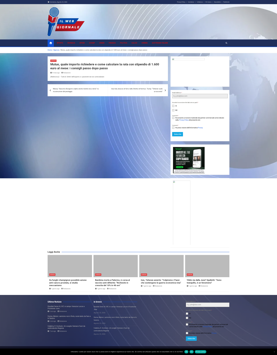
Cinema (145, 43)
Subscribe (177, 134)
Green (101, 43)
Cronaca (71, 43)
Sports (60, 43)
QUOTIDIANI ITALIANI (160, 43)
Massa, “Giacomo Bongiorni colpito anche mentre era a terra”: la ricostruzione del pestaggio (76, 90)
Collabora (200, 2)
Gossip (92, 43)
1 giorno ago (55, 289)
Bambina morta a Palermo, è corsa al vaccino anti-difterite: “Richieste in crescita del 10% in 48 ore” (112, 283)
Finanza (112, 43)
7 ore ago (53, 331)
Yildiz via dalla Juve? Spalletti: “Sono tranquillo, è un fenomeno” (204, 281)
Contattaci (191, 2)
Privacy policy (200, 352)
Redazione (67, 73)
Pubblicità (226, 2)
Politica (123, 43)
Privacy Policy (181, 2)
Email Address (177, 92)
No (192, 352)
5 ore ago (53, 311)
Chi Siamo (208, 2)
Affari (82, 43)
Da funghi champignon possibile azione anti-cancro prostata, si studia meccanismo (68, 283)
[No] (274, 352)
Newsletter (217, 2)
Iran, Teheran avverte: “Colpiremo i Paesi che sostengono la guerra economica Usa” (161, 281)
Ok (186, 352)
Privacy (200, 128)
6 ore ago (53, 321)
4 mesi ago (56, 73)
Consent (175, 115)
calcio (134, 43)
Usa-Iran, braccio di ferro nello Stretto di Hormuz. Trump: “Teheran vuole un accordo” (137, 90)
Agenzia (53, 60)
